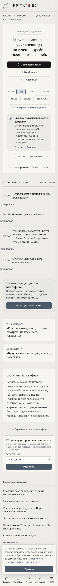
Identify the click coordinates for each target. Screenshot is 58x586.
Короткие (20, 156)
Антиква (44, 91)
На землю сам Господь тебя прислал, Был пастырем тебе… (27, 527)
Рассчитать (29, 466)
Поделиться (31, 79)
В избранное (30, 72)
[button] (6, 204)
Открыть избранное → (27, 147)
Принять (29, 569)
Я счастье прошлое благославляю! (23, 518)
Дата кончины (13, 454)
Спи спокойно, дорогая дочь (20, 535)
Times (32, 91)
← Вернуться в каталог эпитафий (29, 429)
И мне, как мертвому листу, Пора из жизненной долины (24, 509)
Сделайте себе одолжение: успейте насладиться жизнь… (23, 492)
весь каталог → (47, 182)
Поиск (29, 582)
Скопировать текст (31, 64)
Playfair (27, 98)
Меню (51, 582)
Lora (21, 91)
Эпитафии (22, 15)
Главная (7, 15)
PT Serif (14, 98)
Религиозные (36, 156)
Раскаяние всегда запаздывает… (22, 501)
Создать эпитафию (31, 305)
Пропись (42, 98)
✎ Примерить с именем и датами (29, 107)
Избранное (40, 582)
